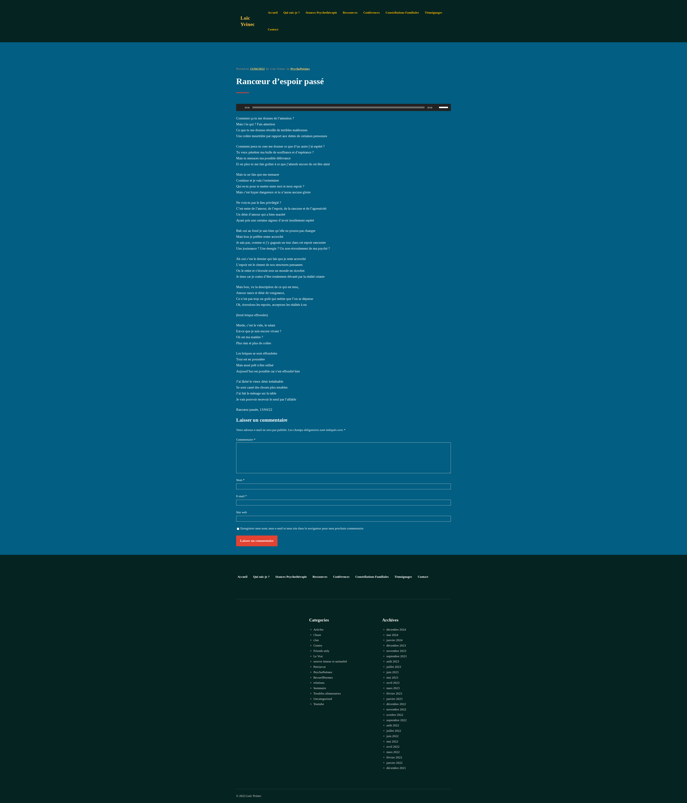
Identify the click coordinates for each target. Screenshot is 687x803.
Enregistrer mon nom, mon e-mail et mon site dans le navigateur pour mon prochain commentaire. (302, 528)
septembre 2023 (396, 656)
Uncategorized (322, 699)
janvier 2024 (394, 640)
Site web (241, 512)
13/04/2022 (257, 69)
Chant (317, 635)
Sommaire (319, 688)
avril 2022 (392, 746)
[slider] (444, 107)
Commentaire (245, 439)
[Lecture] (241, 107)
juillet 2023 (393, 667)
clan (316, 640)
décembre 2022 (396, 704)
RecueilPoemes (323, 677)
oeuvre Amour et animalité (330, 661)
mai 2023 (392, 677)
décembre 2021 (396, 768)
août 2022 (392, 725)
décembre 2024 (396, 629)
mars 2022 (393, 752)
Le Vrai (318, 656)
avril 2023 (392, 682)
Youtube (318, 704)
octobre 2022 (394, 715)
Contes (317, 645)
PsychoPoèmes (300, 69)
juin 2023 (392, 672)
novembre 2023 (396, 651)
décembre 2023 (396, 645)
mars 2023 (393, 688)
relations (319, 682)
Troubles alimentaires (327, 693)
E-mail (241, 496)
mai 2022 (392, 741)
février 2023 (394, 693)
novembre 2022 (396, 709)
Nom (240, 480)
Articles (318, 629)
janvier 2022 (394, 763)
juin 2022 (392, 736)
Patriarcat (319, 667)
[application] (343, 107)
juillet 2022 (393, 730)
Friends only (321, 651)
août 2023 (392, 661)
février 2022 (394, 757)
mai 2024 (392, 635)
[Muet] (436, 107)
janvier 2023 (394, 699)
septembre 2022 (396, 720)
